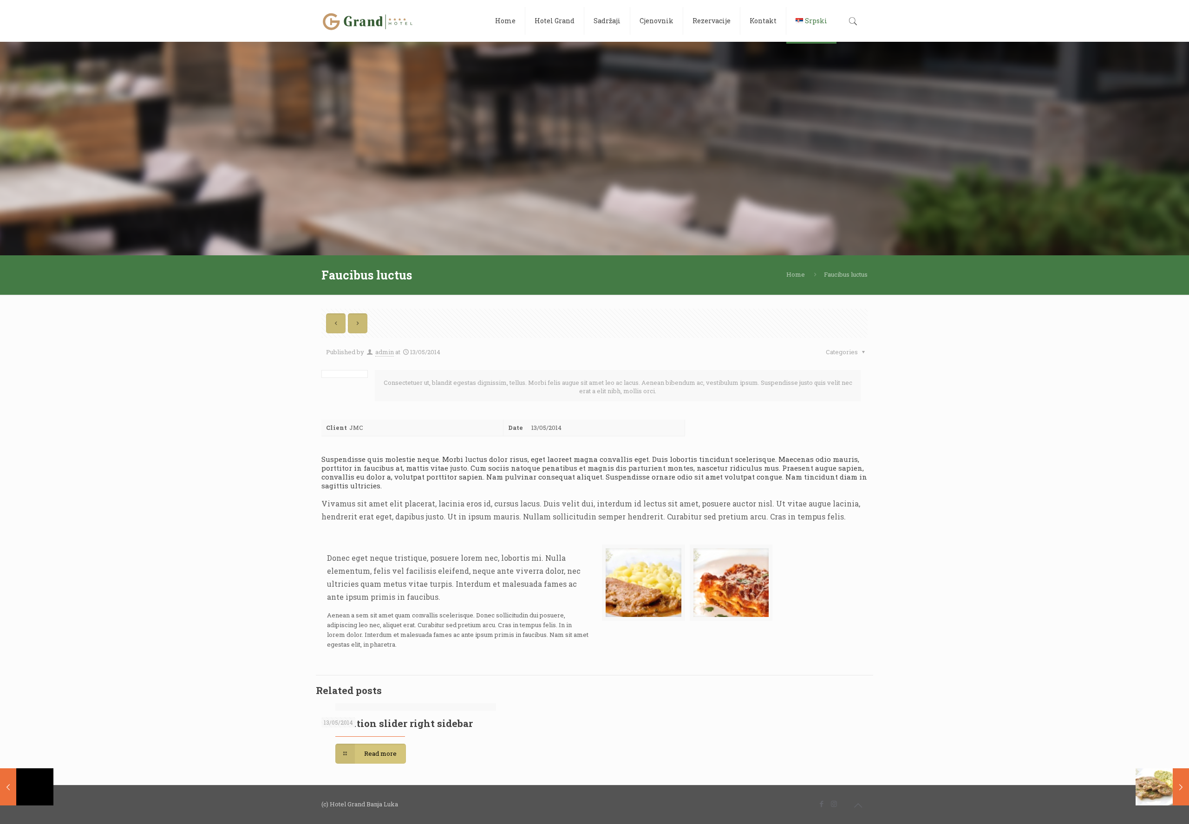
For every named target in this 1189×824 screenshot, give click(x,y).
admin (384, 352)
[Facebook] (821, 803)
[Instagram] (834, 803)
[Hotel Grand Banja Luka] (367, 21)
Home (795, 274)
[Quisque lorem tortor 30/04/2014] (1162, 786)
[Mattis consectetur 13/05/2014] (26, 786)
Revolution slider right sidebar (397, 723)
